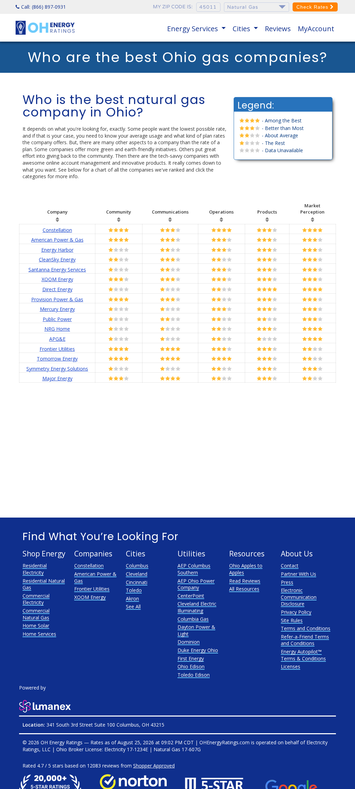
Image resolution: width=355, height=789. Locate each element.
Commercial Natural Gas (36, 614)
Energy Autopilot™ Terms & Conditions (303, 655)
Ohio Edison (191, 666)
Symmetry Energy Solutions (57, 368)
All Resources (244, 589)
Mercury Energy (57, 309)
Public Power (57, 319)
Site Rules (292, 620)
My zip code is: (173, 7)
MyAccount (316, 28)
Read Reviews (244, 581)
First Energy (191, 658)
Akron (132, 598)
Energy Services (193, 28)
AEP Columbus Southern (194, 569)
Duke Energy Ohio (198, 650)
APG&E (57, 339)
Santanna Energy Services (57, 269)
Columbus (137, 565)
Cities (242, 28)
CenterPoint (191, 595)
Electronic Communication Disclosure (299, 597)
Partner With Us (298, 574)
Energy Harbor (57, 249)
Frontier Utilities (57, 349)
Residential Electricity (35, 569)
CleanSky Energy (57, 259)
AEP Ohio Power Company (196, 584)
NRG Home (57, 329)
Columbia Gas (193, 619)
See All (133, 606)
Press (287, 582)
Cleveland (136, 574)
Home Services (39, 634)
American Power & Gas (57, 239)
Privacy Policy (296, 612)
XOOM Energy (57, 279)
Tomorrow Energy (57, 358)
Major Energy (57, 378)
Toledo (134, 590)
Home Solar (36, 625)
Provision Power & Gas (57, 299)
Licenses (290, 666)
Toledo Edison (194, 674)
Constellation (57, 230)
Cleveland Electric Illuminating (197, 607)
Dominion (189, 642)
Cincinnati (136, 582)
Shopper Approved (154, 765)
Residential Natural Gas (44, 584)
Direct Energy (57, 289)
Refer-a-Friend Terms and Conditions (305, 640)
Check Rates (313, 7)
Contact (289, 565)
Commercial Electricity (36, 599)
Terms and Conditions (305, 628)
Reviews (278, 28)
